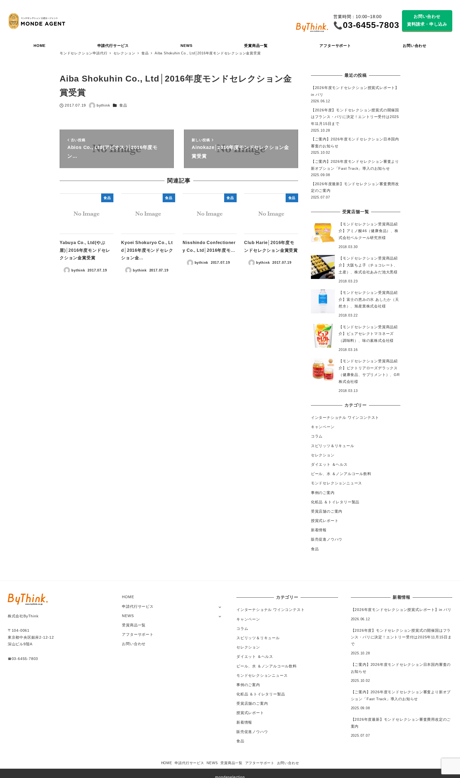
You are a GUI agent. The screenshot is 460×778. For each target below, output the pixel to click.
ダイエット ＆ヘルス (329, 464)
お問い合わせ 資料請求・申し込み (427, 20)
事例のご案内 (323, 493)
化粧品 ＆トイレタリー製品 (335, 502)
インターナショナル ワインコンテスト (345, 417)
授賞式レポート (325, 520)
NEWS (128, 616)
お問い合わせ (134, 644)
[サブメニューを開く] (220, 607)
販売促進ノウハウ (326, 539)
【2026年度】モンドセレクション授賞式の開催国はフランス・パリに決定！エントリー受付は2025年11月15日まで (355, 117)
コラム (317, 436)
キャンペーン (323, 427)
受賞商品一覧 (134, 625)
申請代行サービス (137, 606)
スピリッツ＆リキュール (332, 446)
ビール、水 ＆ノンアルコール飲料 (341, 474)
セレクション (323, 455)
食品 (123, 105)
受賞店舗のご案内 (326, 511)
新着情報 (319, 530)
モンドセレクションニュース (336, 483)
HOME (128, 597)
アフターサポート (137, 634)
